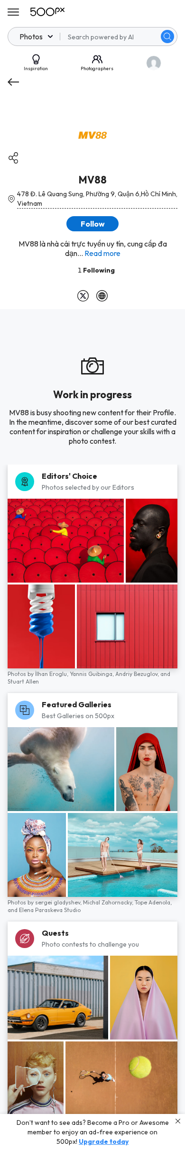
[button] (167, 36)
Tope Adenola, (153, 902)
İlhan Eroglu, (52, 673)
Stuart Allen (23, 681)
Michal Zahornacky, (109, 902)
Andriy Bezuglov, (137, 673)
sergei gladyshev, (59, 902)
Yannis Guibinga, (92, 673)
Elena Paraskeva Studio (50, 909)
